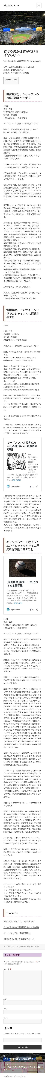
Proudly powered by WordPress (14, 1076)
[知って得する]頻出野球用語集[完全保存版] (21, 927)
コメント (7, 969)
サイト (5, 1018)
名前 (4, 999)
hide (15, 80)
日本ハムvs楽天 (34, 947)
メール (5, 1009)
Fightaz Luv (11, 5)
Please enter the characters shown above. (22, 1034)
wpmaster (36, 61)
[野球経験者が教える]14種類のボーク (18, 939)
